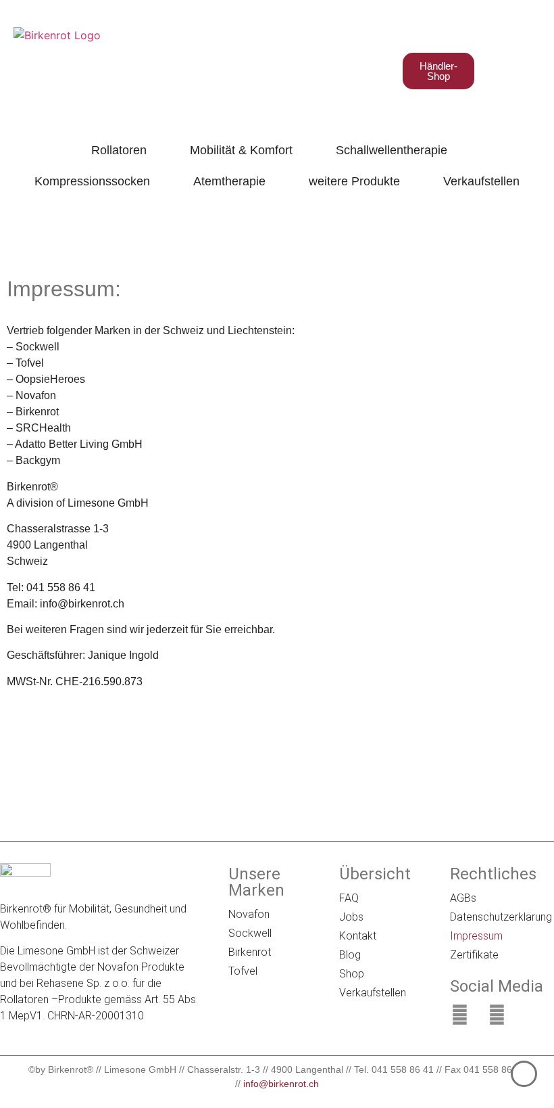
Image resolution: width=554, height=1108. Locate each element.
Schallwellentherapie (391, 150)
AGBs (463, 898)
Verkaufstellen (481, 181)
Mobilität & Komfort (241, 150)
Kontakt (357, 935)
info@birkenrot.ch (281, 1083)
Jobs (351, 916)
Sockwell (250, 933)
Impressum (476, 935)
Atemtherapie (229, 181)
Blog (350, 954)
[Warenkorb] (493, 70)
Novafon (249, 914)
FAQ (349, 898)
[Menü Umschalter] (525, 71)
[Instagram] (496, 1015)
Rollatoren (119, 150)
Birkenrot (249, 952)
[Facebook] (459, 1015)
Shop (351, 973)
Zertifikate (474, 954)
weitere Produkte (354, 181)
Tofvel (242, 971)
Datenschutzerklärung (498, 916)
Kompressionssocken (92, 181)
